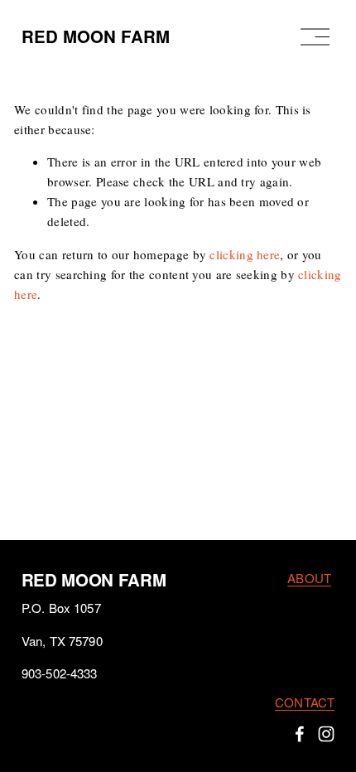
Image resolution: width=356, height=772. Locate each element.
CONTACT (304, 702)
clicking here (244, 254)
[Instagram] (326, 734)
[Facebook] (299, 734)
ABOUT (309, 578)
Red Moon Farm (96, 36)
